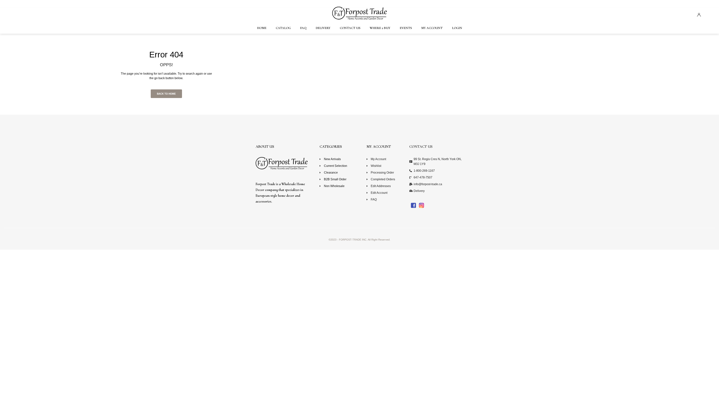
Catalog (283, 28)
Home (261, 28)
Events (406, 28)
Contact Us (350, 28)
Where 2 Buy (380, 28)
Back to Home (166, 93)
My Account (432, 28)
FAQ (303, 28)
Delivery (323, 28)
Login (457, 28)
